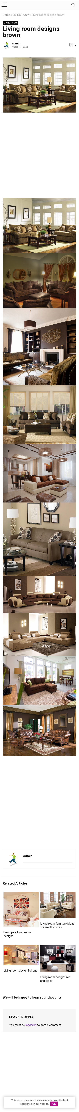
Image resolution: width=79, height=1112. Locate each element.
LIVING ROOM (21, 15)
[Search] (73, 5)
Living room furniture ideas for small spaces (57, 925)
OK (54, 1103)
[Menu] (4, 5)
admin (16, 43)
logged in (31, 1025)
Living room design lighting (20, 970)
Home (6, 15)
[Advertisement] (39, 156)
